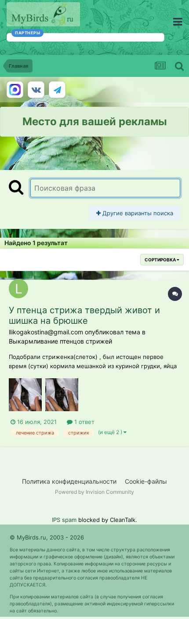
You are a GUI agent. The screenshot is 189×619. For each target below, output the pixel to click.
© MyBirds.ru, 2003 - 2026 (47, 537)
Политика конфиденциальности (69, 481)
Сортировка (161, 259)
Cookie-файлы (146, 481)
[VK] (36, 89)
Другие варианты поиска (137, 213)
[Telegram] (57, 89)
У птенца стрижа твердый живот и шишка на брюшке (84, 315)
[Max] (15, 89)
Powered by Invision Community (94, 492)
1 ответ (83, 421)
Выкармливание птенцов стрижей (60, 341)
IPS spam (64, 519)
